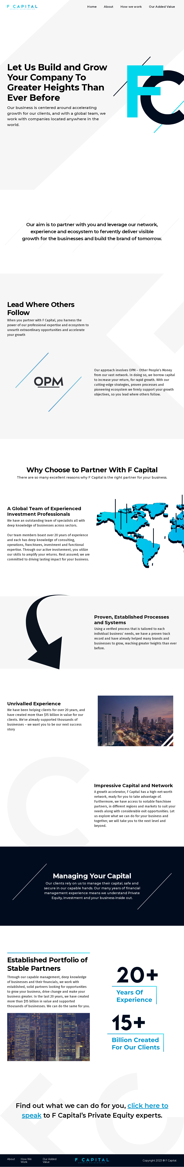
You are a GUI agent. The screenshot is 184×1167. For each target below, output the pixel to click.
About (108, 6)
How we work (131, 6)
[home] (22, 7)
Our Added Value (162, 6)
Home (92, 6)
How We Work (26, 1160)
